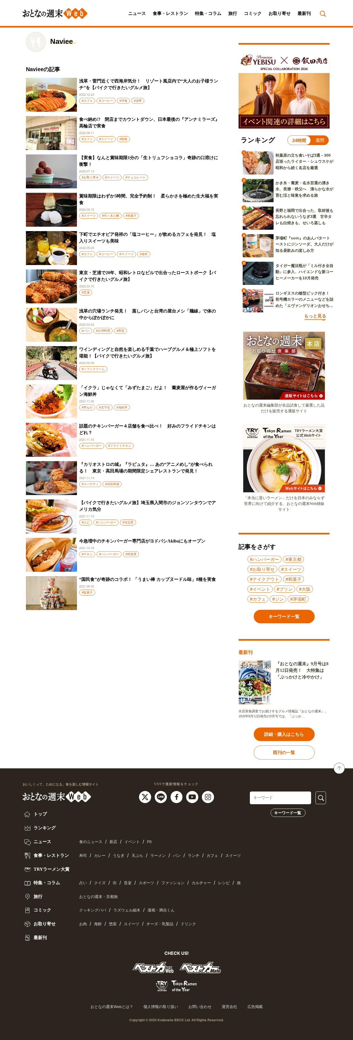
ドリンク (188, 924)
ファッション (172, 883)
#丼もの (87, 407)
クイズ (100, 883)
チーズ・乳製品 (159, 924)
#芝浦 (86, 292)
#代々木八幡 (110, 216)
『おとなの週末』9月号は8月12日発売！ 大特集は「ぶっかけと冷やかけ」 (302, 670)
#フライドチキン (119, 446)
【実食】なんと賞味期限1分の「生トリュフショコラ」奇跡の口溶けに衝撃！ (148, 161)
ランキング (44, 827)
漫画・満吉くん (161, 910)
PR (149, 842)
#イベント (260, 589)
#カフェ (87, 101)
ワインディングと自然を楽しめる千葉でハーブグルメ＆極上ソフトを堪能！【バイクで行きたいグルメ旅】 (147, 352)
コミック (253, 13)
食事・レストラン (170, 13)
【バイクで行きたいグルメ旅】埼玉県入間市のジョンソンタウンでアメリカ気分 (147, 506)
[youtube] (193, 797)
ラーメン (158, 856)
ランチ (193, 856)
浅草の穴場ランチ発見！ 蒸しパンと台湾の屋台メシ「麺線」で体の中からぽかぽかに (147, 314)
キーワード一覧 (287, 813)
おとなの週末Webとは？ (111, 1006)
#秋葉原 (131, 554)
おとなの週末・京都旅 (98, 897)
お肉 (83, 924)
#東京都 (293, 559)
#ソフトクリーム (93, 369)
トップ (40, 814)
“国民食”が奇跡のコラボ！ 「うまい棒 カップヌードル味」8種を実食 (147, 579)
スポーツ (146, 883)
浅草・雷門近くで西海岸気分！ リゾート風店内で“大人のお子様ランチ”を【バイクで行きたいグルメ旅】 (148, 84)
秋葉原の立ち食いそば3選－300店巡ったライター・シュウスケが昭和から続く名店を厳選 (304, 161)
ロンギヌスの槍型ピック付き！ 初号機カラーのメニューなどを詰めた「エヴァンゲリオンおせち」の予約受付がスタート (304, 300)
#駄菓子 (87, 592)
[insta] (208, 797)
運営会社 (229, 1006)
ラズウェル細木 (126, 910)
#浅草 (138, 101)
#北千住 (104, 407)
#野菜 (120, 331)
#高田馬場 (112, 484)
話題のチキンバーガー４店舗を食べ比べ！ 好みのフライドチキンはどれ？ (147, 429)
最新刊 (304, 13)
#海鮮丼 (121, 407)
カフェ (212, 856)
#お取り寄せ (90, 177)
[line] (161, 797)
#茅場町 (298, 599)
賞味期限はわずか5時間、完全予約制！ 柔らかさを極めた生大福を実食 (148, 199)
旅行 (232, 13)
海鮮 (98, 924)
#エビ (86, 522)
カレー (100, 856)
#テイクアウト (264, 579)
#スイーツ (106, 139)
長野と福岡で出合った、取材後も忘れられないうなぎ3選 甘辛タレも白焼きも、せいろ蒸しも (304, 216)
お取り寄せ (280, 13)
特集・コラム (208, 13)
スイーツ (233, 856)
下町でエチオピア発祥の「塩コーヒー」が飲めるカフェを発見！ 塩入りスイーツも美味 (147, 237)
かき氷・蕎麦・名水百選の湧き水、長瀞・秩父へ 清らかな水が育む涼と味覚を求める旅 (304, 189)
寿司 (83, 856)
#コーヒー (106, 101)
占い (83, 883)
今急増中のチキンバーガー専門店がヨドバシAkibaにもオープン (142, 541)
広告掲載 (255, 1006)
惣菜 (113, 924)
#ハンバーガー (92, 446)
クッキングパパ (92, 910)
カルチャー (201, 883)
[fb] (177, 797)
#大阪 (305, 589)
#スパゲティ (90, 484)
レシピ (224, 883)
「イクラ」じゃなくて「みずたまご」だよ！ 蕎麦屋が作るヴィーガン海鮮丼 (147, 391)
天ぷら (137, 856)
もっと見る (315, 316)
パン (177, 856)
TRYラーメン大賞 (51, 869)
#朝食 (123, 139)
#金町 (144, 254)
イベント (132, 842)
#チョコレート (135, 177)
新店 (113, 842)
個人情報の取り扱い (160, 1006)
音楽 (128, 883)
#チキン (87, 554)
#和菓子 (131, 216)
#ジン (278, 599)
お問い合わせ (200, 1006)
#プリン (285, 589)
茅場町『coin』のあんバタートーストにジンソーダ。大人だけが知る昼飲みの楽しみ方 (304, 244)
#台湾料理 (103, 331)
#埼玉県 (127, 522)
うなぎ (118, 856)
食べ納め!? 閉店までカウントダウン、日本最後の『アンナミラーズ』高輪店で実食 (149, 122)
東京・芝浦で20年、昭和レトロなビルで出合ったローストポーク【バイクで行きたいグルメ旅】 (147, 276)
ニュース (137, 13)
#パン (86, 331)
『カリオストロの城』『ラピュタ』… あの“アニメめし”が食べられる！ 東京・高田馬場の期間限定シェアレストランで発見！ (146, 467)
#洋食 (123, 101)
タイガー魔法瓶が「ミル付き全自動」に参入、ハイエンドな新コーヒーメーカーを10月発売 (304, 271)
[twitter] (146, 797)
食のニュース (90, 842)
